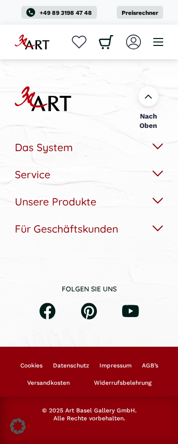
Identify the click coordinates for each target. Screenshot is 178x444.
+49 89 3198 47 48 (66, 12)
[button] (18, 426)
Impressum (115, 365)
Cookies (31, 365)
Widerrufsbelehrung (122, 383)
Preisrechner (140, 12)
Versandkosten (48, 383)
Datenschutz (71, 365)
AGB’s (150, 365)
